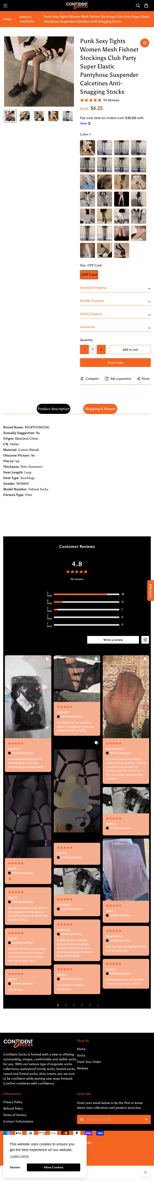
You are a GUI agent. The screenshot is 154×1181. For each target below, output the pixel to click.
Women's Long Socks (26, 19)
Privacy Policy (12, 1102)
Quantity (86, 340)
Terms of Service (14, 1115)
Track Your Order (89, 1062)
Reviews (82, 1068)
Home (7, 19)
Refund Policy (13, 1108)
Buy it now (115, 363)
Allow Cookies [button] (53, 1167)
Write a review (113, 640)
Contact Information (18, 1121)
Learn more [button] (19, 1156)
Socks (81, 1055)
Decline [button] (15, 1167)
